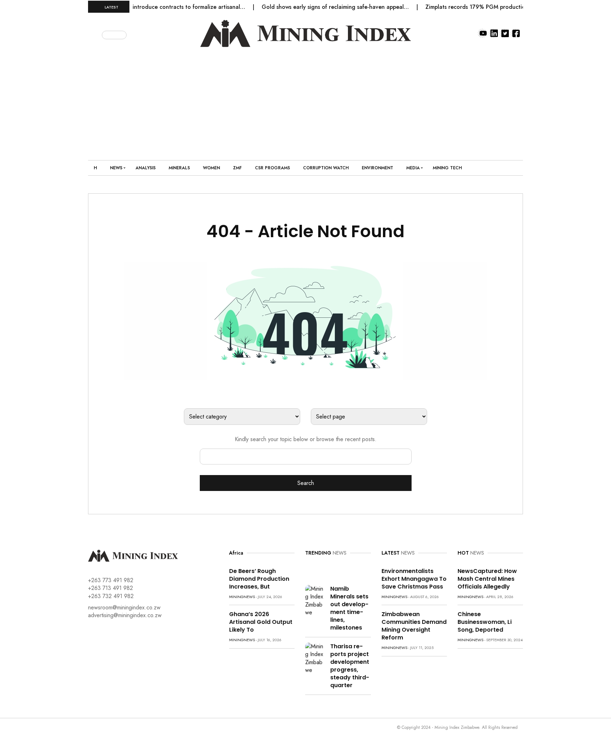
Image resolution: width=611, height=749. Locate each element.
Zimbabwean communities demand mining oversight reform (414, 626)
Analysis (145, 168)
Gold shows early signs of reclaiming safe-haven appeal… (325, 7)
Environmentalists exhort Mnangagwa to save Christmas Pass (414, 579)
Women (211, 168)
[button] (95, 33)
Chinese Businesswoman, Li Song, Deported (485, 622)
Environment (377, 168)
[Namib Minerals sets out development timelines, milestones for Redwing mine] (315, 600)
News (116, 168)
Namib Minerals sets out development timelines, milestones (349, 608)
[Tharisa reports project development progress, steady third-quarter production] (315, 658)
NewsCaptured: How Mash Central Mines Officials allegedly (487, 579)
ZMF (237, 168)
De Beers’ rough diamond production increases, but (259, 579)
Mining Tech (447, 168)
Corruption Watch (326, 168)
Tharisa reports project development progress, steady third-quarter (349, 665)
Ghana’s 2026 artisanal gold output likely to (260, 622)
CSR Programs (272, 168)
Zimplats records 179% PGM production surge (475, 7)
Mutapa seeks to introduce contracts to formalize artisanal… (157, 7)
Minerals (179, 168)
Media (413, 168)
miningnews (242, 596)
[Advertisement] (305, 100)
